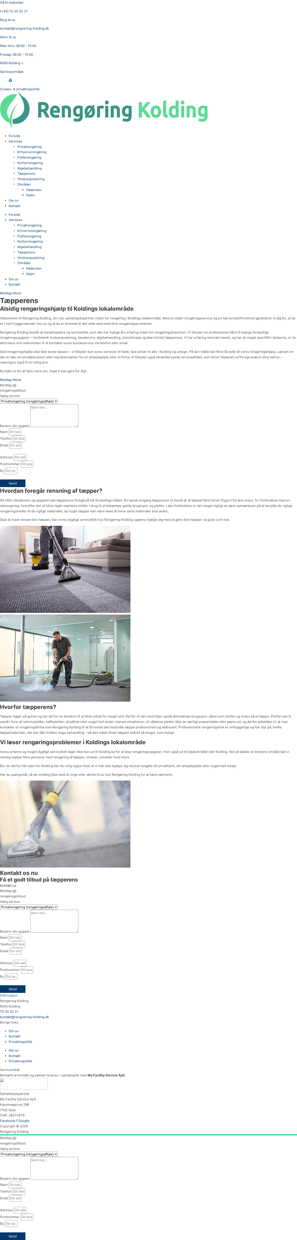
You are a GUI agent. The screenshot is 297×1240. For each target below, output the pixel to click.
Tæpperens (26, 173)
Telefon (6, 438)
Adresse (7, 457)
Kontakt (14, 206)
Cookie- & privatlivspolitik (20, 89)
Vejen (30, 195)
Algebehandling (29, 168)
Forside (14, 136)
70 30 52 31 (9, 1011)
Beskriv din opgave (15, 426)
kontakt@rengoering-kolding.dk (24, 1017)
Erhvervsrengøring (31, 152)
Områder (24, 184)
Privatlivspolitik (20, 1042)
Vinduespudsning (30, 179)
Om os (13, 200)
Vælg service (10, 396)
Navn (4, 432)
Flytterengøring (29, 157)
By (2, 471)
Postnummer (10, 464)
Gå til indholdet (11, 2)
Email (4, 445)
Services (15, 141)
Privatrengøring (29, 147)
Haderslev (34, 190)
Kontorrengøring (30, 163)
